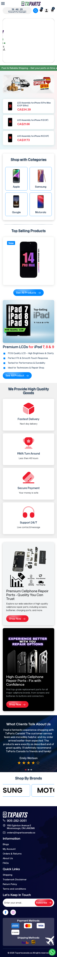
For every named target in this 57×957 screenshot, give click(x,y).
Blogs (6, 844)
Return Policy (10, 884)
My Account (9, 849)
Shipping (7, 874)
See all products (26, 292)
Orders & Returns (12, 853)
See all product (15, 375)
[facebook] (5, 912)
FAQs (6, 863)
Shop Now (15, 618)
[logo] (31, 3)
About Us (8, 858)
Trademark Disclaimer (15, 879)
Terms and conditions (14, 888)
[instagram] (13, 912)
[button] (26, 769)
